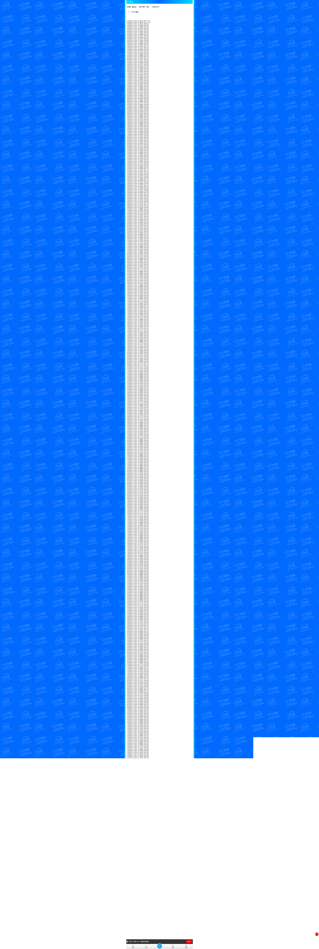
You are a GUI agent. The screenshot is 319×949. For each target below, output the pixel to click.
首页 (133, 947)
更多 (159, 946)
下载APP (189, 941)
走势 (146, 947)
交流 (317, 934)
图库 (186, 947)
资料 (173, 947)
